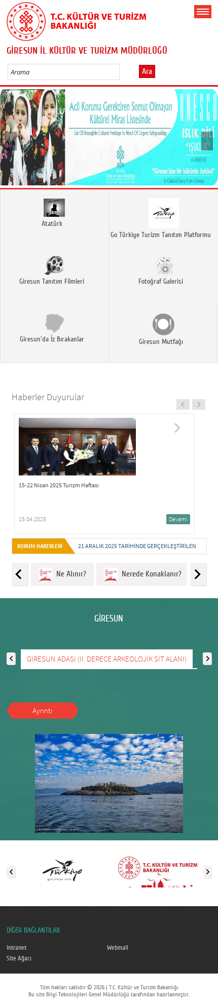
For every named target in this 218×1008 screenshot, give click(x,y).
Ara (147, 71)
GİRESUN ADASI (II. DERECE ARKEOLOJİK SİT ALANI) (107, 659)
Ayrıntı (42, 710)
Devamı (178, 519)
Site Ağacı (19, 958)
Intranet (16, 947)
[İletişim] (157, 869)
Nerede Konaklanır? (149, 573)
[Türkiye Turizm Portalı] (62, 869)
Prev (11, 140)
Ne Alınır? (69, 573)
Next (206, 140)
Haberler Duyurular (48, 397)
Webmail (117, 947)
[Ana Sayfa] (76, 19)
